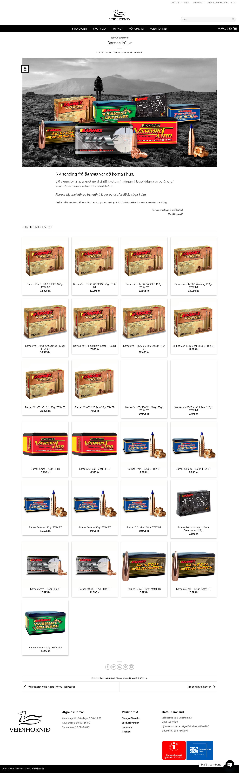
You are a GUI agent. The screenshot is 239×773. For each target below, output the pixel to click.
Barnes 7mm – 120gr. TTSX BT (144, 468)
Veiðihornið (158, 28)
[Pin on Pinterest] (125, 667)
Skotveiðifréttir (119, 38)
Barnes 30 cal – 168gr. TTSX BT (144, 527)
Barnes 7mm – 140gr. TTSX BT (45, 527)
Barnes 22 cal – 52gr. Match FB (144, 589)
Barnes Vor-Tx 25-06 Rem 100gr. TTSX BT (144, 347)
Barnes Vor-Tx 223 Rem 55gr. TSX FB (95, 407)
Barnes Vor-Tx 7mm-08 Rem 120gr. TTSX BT (193, 409)
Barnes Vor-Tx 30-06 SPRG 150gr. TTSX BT (94, 286)
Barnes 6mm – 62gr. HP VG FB (45, 647)
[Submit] (233, 19)
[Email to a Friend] (119, 667)
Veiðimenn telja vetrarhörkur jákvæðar (51, 686)
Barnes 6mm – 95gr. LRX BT (45, 589)
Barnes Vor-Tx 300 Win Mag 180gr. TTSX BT (193, 286)
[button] (227, 28)
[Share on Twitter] (113, 667)
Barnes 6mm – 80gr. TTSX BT (95, 527)
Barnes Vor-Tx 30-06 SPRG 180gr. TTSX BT (144, 286)
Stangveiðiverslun (131, 718)
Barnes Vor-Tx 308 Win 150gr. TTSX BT (194, 345)
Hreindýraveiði (130, 678)
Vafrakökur (198, 2)
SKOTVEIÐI (99, 28)
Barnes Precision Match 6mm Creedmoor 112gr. (194, 529)
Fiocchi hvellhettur (200, 686)
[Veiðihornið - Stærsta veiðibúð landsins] (119, 15)
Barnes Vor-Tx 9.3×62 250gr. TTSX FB (45, 407)
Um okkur (127, 727)
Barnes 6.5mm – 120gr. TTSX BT (193, 468)
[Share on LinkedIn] (131, 667)
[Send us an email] (235, 3)
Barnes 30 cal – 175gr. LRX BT (95, 589)
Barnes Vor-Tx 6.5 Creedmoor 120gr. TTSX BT (45, 347)
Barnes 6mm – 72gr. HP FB (45, 468)
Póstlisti (126, 731)
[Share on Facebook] (108, 667)
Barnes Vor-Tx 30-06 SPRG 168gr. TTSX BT (45, 286)
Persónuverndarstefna (217, 2)
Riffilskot (142, 678)
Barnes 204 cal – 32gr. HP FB (94, 468)
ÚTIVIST (118, 28)
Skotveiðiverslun (130, 722)
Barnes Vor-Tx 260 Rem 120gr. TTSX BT (94, 345)
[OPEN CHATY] (230, 764)
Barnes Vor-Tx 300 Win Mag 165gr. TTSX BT (144, 409)
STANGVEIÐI (79, 28)
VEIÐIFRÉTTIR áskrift (180, 2)
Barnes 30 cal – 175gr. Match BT (193, 589)
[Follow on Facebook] (232, 3)
